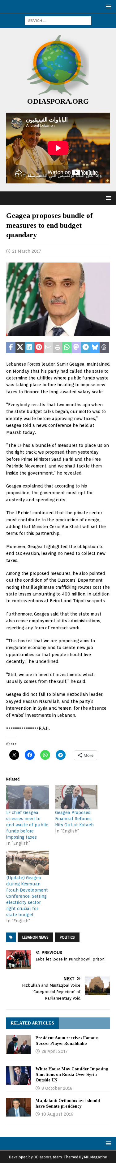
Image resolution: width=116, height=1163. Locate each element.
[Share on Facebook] (10, 347)
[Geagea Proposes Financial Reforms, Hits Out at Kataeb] (76, 797)
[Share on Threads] (104, 347)
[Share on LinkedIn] (29, 347)
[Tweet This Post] (20, 347)
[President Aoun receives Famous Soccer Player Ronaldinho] (18, 1044)
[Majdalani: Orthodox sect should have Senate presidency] (18, 1107)
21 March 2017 (26, 251)
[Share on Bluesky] (95, 347)
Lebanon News (35, 937)
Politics (67, 937)
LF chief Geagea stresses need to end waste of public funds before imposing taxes (27, 825)
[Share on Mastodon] (76, 347)
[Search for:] (58, 20)
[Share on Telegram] (85, 347)
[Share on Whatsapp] (66, 347)
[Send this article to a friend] (48, 347)
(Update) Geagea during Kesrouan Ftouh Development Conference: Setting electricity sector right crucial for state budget (27, 896)
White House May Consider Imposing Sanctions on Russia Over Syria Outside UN (72, 1074)
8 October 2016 (56, 1088)
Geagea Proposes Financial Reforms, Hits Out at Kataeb (74, 818)
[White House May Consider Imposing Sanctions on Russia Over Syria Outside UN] (18, 1075)
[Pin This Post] (39, 347)
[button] (107, 6)
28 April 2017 (54, 1051)
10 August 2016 (57, 1114)
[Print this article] (57, 347)
